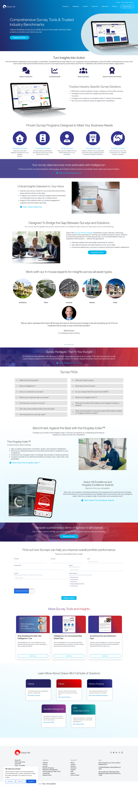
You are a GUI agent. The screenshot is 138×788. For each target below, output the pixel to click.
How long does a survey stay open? (32, 414)
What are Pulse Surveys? (84, 380)
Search (119, 2)
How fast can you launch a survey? (32, 403)
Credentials (46, 773)
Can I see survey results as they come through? (36, 409)
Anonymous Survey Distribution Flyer (103, 637)
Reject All (20, 781)
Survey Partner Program (84, 233)
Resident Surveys (20, 148)
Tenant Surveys (67, 148)
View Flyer (69, 656)
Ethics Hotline (75, 775)
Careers (73, 764)
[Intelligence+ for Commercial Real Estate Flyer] (69, 624)
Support (73, 770)
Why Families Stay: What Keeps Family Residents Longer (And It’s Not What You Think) (110, 773)
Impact (73, 773)
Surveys (45, 766)
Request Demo (47, 775)
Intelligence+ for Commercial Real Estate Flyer (68, 637)
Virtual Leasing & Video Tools (51, 771)
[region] (20, 775)
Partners (73, 766)
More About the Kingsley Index (25, 462)
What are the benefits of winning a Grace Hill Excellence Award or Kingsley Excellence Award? (98, 412)
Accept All (31, 781)
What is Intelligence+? (27, 386)
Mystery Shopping (48, 768)
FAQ (72, 771)
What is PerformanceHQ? (28, 380)
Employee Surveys (42, 148)
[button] (127, 6)
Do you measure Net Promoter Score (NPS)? (92, 392)
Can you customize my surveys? (31, 392)
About (72, 762)
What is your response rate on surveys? (34, 397)
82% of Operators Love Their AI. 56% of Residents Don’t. (109, 763)
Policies (45, 764)
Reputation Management (50, 770)
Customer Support (128, 2)
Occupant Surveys (93, 148)
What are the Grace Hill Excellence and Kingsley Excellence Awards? (97, 404)
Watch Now (32, 656)
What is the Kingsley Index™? (86, 397)
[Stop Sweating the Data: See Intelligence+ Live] (33, 624)
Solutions (73, 768)
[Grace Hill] (9, 6)
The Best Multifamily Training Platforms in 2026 (110, 768)
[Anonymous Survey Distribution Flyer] (105, 624)
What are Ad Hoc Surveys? (85, 386)
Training (45, 762)
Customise (10, 781)
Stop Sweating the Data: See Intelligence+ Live (29, 637)
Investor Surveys (118, 148)
